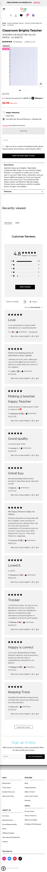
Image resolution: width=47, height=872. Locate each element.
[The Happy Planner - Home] (23, 9)
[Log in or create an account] (15, 15)
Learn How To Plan (31, 796)
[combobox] (33, 307)
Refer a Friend (30, 792)
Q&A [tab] (17, 223)
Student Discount (8, 792)
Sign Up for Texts (8, 796)
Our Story (5, 816)
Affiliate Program (8, 833)
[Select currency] (34, 15)
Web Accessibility (31, 820)
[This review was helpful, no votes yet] (32, 336)
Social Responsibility (9, 824)
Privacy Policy (29, 811)
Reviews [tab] (8, 223)
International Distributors (11, 837)
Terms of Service (30, 816)
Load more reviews (23, 727)
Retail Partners (7, 820)
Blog (26, 783)
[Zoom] (41, 84)
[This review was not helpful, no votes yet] (36, 336)
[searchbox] (14, 302)
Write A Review (25, 287)
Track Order (6, 787)
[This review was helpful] (32, 547)
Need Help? (6, 783)
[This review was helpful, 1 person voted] (32, 629)
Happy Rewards (30, 787)
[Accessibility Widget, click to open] (3, 868)
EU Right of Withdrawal (33, 824)
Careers (5, 841)
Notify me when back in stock (23, 156)
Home (4, 23)
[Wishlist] (21, 15)
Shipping (5, 125)
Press (4, 829)
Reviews (28, 800)
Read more (21, 536)
